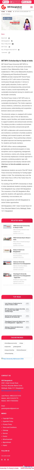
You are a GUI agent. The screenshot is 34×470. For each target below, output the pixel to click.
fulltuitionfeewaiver (21, 350)
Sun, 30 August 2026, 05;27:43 (9, 49)
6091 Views (4, 46)
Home (3, 11)
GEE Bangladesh (5, 41)
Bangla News (27, 2)
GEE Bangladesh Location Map (11, 391)
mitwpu (21, 343)
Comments (4, 52)
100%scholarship (9, 353)
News (10, 11)
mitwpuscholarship (9, 350)
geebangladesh (17, 346)
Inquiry (6, 2)
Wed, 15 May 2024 (6, 43)
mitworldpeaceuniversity (11, 343)
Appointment (16, 2)
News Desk (4, 38)
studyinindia (8, 346)
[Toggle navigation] (31, 7)
